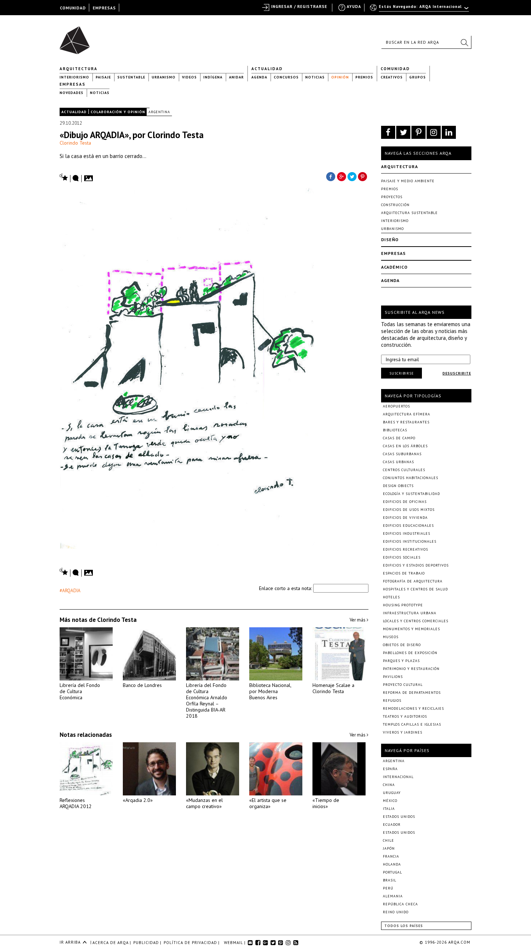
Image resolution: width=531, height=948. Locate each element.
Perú (388, 888)
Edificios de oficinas (405, 501)
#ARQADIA (70, 591)
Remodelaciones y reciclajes (413, 708)
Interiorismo (74, 77)
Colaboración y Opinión (118, 112)
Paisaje (103, 77)
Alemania (393, 896)
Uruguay (392, 792)
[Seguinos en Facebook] (388, 132)
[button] (464, 42)
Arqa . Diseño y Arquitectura (77, 37)
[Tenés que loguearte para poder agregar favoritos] (64, 177)
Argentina (159, 112)
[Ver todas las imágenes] (89, 176)
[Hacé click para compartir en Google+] (341, 176)
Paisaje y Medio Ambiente (408, 181)
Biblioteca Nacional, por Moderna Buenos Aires (270, 691)
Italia (389, 808)
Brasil (389, 880)
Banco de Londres (142, 685)
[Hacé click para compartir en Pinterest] (363, 176)
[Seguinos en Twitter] (403, 132)
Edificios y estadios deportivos (416, 565)
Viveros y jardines (402, 732)
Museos (390, 637)
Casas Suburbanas (402, 454)
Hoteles (391, 597)
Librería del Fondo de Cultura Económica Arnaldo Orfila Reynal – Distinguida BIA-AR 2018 (206, 700)
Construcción (395, 204)
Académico (394, 267)
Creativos (392, 77)
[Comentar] (76, 178)
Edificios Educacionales (408, 525)
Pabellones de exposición (410, 652)
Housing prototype (403, 605)
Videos (189, 77)
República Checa (400, 904)
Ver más (358, 620)
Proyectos (391, 197)
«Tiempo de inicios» (325, 803)
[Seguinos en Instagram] (434, 132)
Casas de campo (399, 438)
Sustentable (131, 77)
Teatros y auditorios (405, 716)
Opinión (340, 77)
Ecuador (392, 824)
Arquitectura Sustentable (409, 212)
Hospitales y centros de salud (415, 589)
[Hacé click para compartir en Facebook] (330, 176)
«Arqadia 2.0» (138, 800)
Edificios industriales (406, 533)
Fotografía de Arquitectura (412, 581)
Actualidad (267, 68)
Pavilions (393, 676)
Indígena (213, 77)
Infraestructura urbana (409, 613)
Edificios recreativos (405, 549)
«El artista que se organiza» (267, 803)
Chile (388, 840)
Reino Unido (396, 912)
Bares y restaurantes (406, 422)
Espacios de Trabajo (404, 573)
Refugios (392, 700)
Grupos (417, 77)
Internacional (398, 776)
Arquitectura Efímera (406, 414)
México (390, 800)
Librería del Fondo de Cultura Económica (80, 691)
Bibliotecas (395, 430)
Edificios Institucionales (409, 541)
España (390, 768)
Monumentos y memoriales (411, 629)
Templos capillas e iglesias (412, 724)
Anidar (236, 77)
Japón (389, 848)
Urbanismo (164, 77)
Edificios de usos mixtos (409, 509)
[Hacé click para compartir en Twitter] (352, 176)
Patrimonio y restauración (411, 668)
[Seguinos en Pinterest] (418, 132)
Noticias (315, 77)
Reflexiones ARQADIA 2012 (76, 803)
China (389, 784)
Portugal (392, 872)
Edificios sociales (401, 557)
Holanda (392, 864)
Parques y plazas (401, 660)
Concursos (286, 77)
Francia (391, 856)
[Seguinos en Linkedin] (449, 132)
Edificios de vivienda (405, 517)
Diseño (390, 239)
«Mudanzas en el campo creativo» (204, 803)
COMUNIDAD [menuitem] (73, 7)
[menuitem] (420, 10)
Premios (364, 77)
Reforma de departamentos (412, 692)
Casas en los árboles (405, 446)
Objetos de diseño (402, 644)
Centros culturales (404, 469)
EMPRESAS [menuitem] (104, 7)
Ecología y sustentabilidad (411, 493)
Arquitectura (79, 68)
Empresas (73, 84)
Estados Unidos (399, 816)
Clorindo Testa (75, 143)
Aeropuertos (396, 406)
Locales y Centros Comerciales (415, 621)
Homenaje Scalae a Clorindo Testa (333, 688)
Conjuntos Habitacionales (410, 477)
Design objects (398, 485)
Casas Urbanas (398, 462)
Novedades (71, 92)
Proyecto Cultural (403, 684)
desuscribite (456, 373)
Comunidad (395, 68)
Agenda (259, 77)
